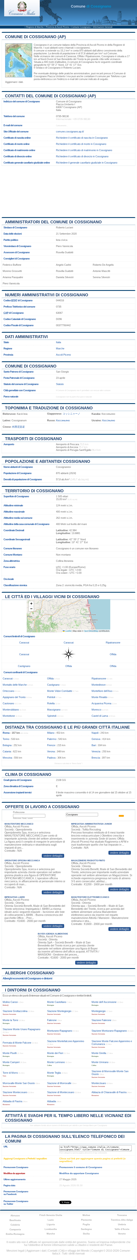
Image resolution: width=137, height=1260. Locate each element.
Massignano (53, 709)
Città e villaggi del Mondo (74, 1250)
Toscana (122, 1215)
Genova (96, 739)
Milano (50, 732)
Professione (19, 812)
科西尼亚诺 (18, 426)
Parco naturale (11, 396)
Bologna (7, 745)
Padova (51, 757)
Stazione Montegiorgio (59, 1011)
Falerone (52, 1020)
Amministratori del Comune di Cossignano (53, 222)
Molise (86, 1215)
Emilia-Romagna (15, 1234)
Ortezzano (8, 690)
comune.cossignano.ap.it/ (70, 131)
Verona (51, 751)
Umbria (122, 1224)
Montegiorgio (99, 1011)
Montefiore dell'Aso (102, 690)
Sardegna (86, 1229)
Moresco (96, 709)
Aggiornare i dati (14, 81)
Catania (7, 751)
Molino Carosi (10, 1002)
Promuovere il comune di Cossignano (80, 1167)
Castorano (8, 703)
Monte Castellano (56, 1002)
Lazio (51, 1219)
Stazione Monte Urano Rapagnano (21, 1029)
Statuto (60, 384)
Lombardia (51, 1229)
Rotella (51, 703)
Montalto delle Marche (15, 684)
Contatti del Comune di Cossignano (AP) (50, 96)
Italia (58, 342)
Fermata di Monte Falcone (17, 1042)
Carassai (71, 56)
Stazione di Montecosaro (60, 1092)
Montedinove (99, 684)
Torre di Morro (10, 1072)
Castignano (24, 666)
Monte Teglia (54, 1072)
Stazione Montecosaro (15, 1092)
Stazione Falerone (101, 1020)
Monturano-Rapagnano (59, 1030)
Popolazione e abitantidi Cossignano (47, 461)
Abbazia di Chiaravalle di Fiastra (109, 1092)
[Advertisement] (68, 190)
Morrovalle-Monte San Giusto (19, 1083)
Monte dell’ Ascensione (104, 1002)
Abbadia (51, 1101)
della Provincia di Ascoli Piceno (87, 44)
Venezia (96, 751)
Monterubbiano (11, 709)
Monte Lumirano (56, 1062)
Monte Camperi (11, 1062)
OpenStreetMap (91, 630)
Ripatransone (93, 56)
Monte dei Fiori (55, 1053)
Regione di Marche (35, 27)
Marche (60, 348)
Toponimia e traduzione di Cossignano (49, 408)
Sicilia (86, 1233)
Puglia (86, 1224)
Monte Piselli (10, 1053)
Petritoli (51, 697)
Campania (15, 1229)
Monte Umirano (100, 1062)
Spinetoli (51, 715)
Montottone (9, 715)
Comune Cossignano (81, 27)
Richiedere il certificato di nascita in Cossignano (82, 137)
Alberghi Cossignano (29, 973)
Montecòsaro (99, 1083)
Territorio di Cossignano (34, 491)
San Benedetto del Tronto (70, 59)
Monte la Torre (10, 1020)
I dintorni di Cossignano (32, 990)
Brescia (96, 757)
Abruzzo (15, 1215)
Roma (6, 732)
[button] (31, 603)
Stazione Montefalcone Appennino (65, 1041)
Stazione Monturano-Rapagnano (109, 1030)
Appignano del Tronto (14, 697)
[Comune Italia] (22, 15)
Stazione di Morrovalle (59, 1083)
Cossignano (40, 44)
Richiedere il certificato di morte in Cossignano (81, 144)
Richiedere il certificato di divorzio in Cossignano (82, 156)
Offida (80, 56)
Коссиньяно (63, 420)
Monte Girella (99, 1053)
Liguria (51, 1224)
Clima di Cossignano (28, 774)
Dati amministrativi (26, 336)
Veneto (122, 1233)
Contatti (52, 1250)
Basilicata (15, 1220)
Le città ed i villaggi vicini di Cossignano (52, 596)
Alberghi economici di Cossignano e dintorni (27, 978)
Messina (7, 757)
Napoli (95, 732)
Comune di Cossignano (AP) (35, 36)
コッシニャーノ (71, 413)
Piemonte (86, 1219)
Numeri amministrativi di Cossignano (46, 295)
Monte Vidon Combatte (59, 690)
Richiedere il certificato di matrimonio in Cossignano (84, 150)
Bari (94, 745)
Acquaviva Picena (101, 703)
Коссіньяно (108, 420)
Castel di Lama (100, 715)
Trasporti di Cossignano (33, 438)
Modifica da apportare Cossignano (79, 1173)
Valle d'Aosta (122, 1229)
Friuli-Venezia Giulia (50, 1215)
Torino (6, 739)
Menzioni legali (16, 1250)
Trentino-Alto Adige (122, 1219)
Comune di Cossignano (30, 366)
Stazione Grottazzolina (15, 1011)
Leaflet (68, 630)
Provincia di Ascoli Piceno (57, 27)
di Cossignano (91, 6)
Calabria (15, 1224)
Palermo (51, 739)
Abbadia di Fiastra (12, 1101)
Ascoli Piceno (63, 354)
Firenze (51, 745)
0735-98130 (62, 116)
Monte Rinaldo (99, 697)
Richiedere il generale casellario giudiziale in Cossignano (86, 162)
